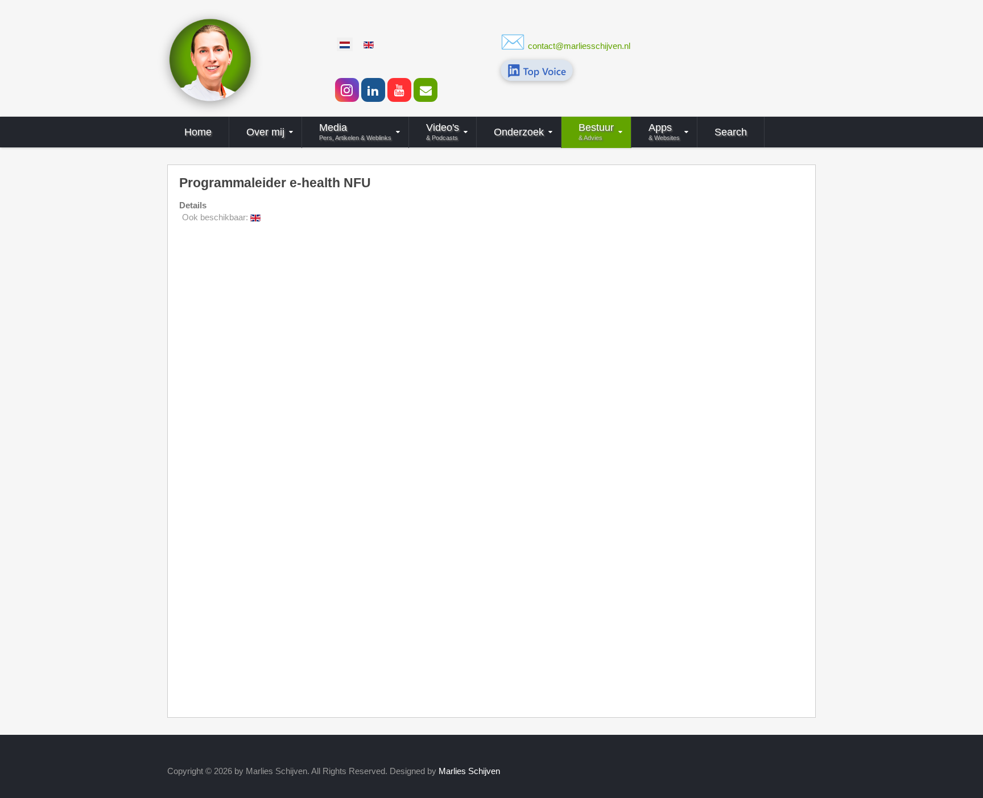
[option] (345, 44)
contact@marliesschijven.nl (579, 46)
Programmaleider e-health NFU (275, 183)
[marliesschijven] (210, 59)
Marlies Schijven (469, 771)
